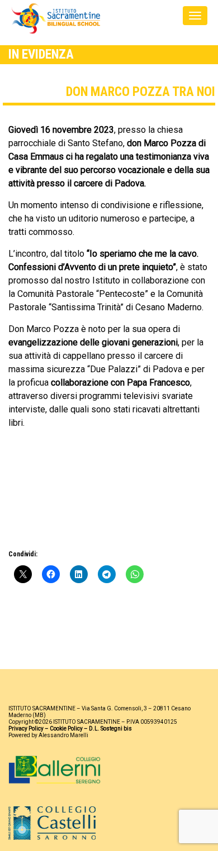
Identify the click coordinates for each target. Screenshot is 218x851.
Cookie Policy (66, 728)
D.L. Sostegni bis (110, 728)
